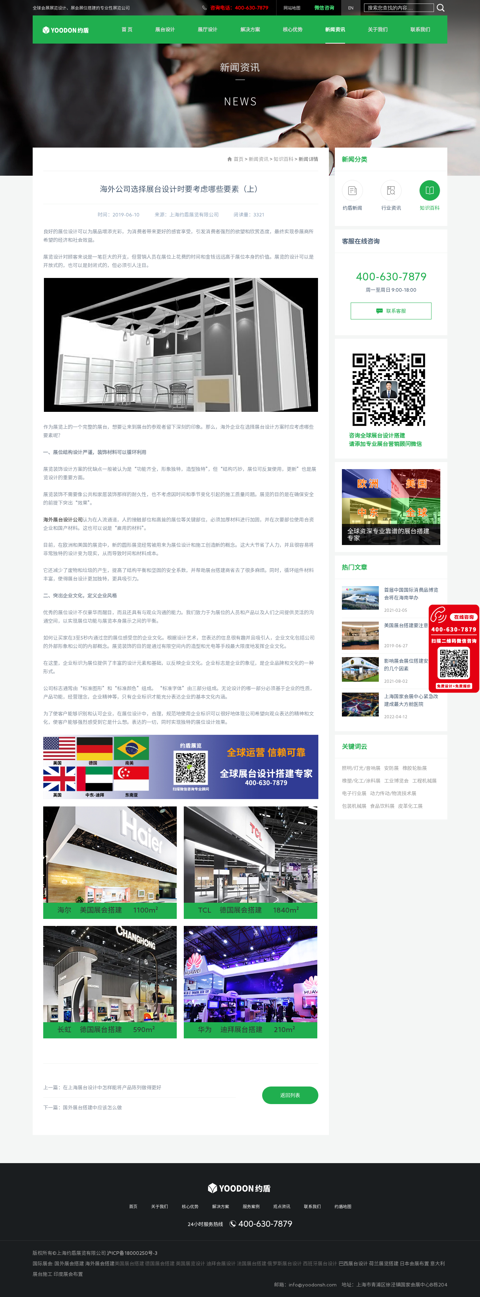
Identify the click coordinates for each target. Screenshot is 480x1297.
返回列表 (290, 1095)
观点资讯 (281, 1206)
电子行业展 (354, 793)
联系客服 (396, 311)
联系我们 (420, 29)
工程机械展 (424, 780)
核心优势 (293, 29)
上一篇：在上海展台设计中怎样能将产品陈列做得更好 (102, 1087)
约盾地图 (343, 1206)
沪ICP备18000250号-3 (132, 1253)
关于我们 (378, 29)
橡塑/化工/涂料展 (361, 780)
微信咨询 (324, 7)
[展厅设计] (66, 29)
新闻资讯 (335, 29)
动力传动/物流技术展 (393, 793)
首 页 (127, 29)
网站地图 (292, 8)
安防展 (391, 768)
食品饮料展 (382, 806)
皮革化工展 (410, 806)
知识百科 (283, 159)
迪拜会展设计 (221, 1263)
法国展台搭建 (251, 1263)
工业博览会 (396, 780)
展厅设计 (208, 29)
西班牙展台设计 (320, 1263)
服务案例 (251, 1206)
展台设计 (165, 29)
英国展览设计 (190, 1263)
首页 (239, 159)
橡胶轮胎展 (414, 768)
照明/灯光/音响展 (361, 768)
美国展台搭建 (129, 1263)
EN (350, 8)
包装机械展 (354, 806)
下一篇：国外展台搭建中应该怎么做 (82, 1107)
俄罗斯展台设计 (284, 1263)
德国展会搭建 (160, 1263)
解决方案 (250, 29)
